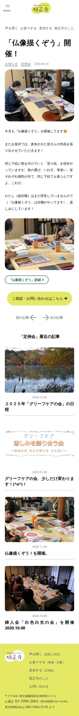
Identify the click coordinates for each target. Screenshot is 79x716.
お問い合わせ (39, 686)
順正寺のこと (64, 28)
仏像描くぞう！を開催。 (27, 553)
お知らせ (11, 64)
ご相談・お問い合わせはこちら (38, 298)
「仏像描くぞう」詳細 (25, 280)
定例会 (26, 64)
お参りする (28, 28)
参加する (45, 28)
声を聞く (11, 28)
